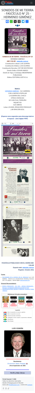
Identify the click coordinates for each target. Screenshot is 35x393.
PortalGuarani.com (14, 384)
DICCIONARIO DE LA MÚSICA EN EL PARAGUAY (15, 277)
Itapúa (17, 363)
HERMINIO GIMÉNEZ (12, 91)
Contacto (29, 384)
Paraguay (23, 363)
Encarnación (11, 363)
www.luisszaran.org (25, 280)
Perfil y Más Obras (17, 373)
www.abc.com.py (22, 61)
